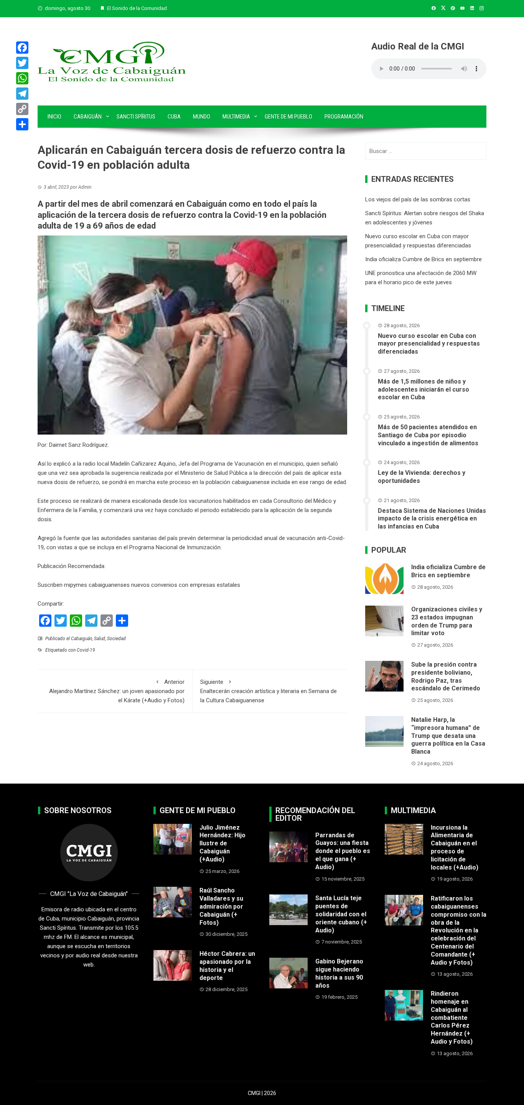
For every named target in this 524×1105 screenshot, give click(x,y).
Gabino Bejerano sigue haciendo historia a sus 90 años (339, 973)
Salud (99, 638)
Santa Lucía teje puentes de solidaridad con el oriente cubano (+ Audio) (341, 914)
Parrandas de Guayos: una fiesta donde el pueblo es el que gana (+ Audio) (342, 851)
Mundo (201, 116)
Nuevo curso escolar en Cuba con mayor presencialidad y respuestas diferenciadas (429, 344)
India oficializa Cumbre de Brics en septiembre (423, 259)
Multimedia (236, 116)
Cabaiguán (88, 116)
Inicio (54, 116)
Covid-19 (86, 650)
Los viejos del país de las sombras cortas (417, 199)
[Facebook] (22, 47)
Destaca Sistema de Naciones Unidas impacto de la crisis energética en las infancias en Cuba (432, 518)
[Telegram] (22, 93)
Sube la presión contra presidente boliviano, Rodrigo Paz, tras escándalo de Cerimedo (445, 676)
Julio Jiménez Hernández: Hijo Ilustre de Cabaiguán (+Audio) (222, 843)
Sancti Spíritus (136, 116)
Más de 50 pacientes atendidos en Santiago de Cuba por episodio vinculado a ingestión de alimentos (428, 435)
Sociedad (116, 638)
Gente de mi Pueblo (288, 116)
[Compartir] (22, 124)
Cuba (174, 116)
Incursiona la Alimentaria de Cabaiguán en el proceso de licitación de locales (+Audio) (454, 847)
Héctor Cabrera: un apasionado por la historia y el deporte (227, 965)
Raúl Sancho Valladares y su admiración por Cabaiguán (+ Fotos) (221, 906)
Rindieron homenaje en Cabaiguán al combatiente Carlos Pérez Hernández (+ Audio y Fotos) (452, 1017)
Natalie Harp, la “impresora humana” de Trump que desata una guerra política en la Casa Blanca (448, 735)
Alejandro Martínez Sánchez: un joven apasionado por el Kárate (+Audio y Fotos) (117, 691)
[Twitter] (22, 63)
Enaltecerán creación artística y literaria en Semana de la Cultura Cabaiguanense (268, 691)
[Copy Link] (22, 109)
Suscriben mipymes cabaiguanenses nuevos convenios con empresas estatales (139, 584)
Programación (344, 116)
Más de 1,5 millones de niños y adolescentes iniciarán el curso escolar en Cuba (423, 389)
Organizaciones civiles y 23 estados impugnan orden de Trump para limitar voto (446, 621)
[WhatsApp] (22, 78)
